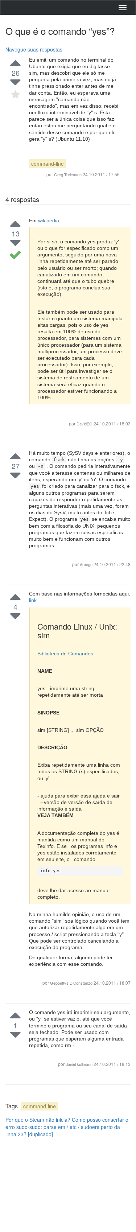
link (33, 600)
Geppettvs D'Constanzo (72, 983)
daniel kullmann (80, 1064)
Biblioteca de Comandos (65, 653)
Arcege (87, 564)
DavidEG (84, 424)
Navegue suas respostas (33, 49)
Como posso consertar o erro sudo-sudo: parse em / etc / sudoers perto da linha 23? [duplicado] (66, 1127)
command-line (47, 163)
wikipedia (49, 220)
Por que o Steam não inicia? (37, 1119)
